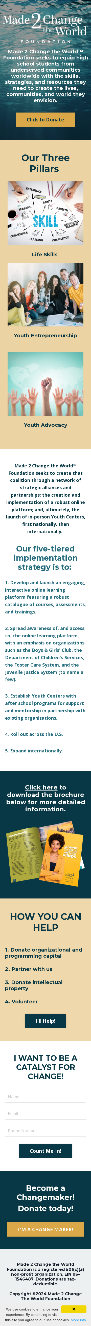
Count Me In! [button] (45, 1150)
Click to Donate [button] (45, 119)
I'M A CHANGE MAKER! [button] (45, 1229)
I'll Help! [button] (46, 1020)
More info (78, 1320)
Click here (41, 787)
